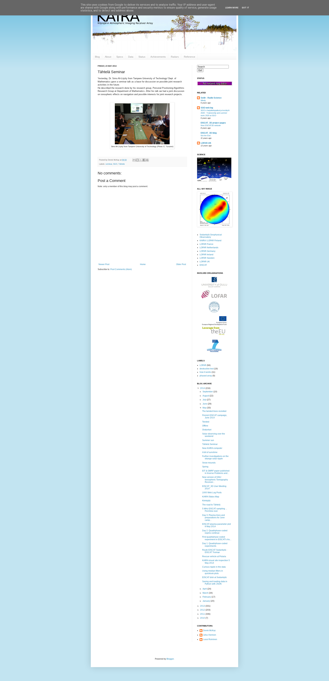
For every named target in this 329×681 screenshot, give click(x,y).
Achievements (158, 56)
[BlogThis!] (137, 160)
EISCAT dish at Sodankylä (214, 577)
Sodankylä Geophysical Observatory (211, 236)
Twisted (205, 422)
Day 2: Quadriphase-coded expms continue (214, 531)
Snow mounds (209, 463)
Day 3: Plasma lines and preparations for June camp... (213, 517)
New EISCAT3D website (211, 125)
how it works (205, 372)
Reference (189, 56)
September (208, 391)
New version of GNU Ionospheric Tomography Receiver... (215, 479)
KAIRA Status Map (210, 496)
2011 (202, 614)
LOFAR (203, 365)
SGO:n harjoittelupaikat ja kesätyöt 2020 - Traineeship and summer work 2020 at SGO (215, 112)
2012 (202, 610)
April (205, 589)
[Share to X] (140, 160)
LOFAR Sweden (207, 258)
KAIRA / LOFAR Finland (210, 240)
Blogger (170, 659)
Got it (245, 8)
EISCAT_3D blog (209, 133)
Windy (203, 100)
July (205, 399)
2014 (202, 388)
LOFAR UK (205, 261)
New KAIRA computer (212, 448)
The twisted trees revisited (214, 411)
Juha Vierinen (209, 635)
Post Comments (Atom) (121, 269)
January (207, 601)
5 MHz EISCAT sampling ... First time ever (214, 509)
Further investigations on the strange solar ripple (215, 457)
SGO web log (207, 108)
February (207, 597)
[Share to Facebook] (144, 160)
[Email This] (134, 160)
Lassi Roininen (210, 639)
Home (143, 264)
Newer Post (104, 264)
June (205, 404)
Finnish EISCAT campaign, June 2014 (214, 416)
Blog (97, 56)
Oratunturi (206, 429)
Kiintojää (206, 500)
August (206, 396)
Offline (205, 426)
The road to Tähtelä (211, 505)
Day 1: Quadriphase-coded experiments (214, 544)
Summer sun (208, 440)
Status (141, 56)
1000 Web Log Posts (212, 492)
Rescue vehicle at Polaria (214, 556)
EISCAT (203, 265)
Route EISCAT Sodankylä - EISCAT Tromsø (214, 551)
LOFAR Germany (207, 251)
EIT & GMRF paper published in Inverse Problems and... (215, 472)
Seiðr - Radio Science (211, 98)
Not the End (205, 135)
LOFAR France (206, 244)
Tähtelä (121, 164)
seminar (109, 164)
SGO (115, 164)
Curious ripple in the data (214, 567)
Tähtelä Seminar (210, 444)
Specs (119, 56)
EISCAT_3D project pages (213, 123)
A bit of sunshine (209, 452)
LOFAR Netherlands (209, 247)
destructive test (207, 368)
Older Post (181, 264)
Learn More (231, 8)
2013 (202, 606)
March (206, 593)
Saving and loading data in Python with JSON (214, 582)
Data (130, 56)
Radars (175, 56)
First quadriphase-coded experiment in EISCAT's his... (216, 538)
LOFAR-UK (206, 143)
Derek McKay (209, 630)
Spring (205, 466)
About (108, 56)
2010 (202, 618)
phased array (206, 376)
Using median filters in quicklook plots (212, 572)
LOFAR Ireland (206, 254)
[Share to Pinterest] (147, 160)
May (205, 408)
